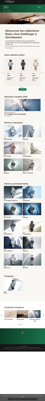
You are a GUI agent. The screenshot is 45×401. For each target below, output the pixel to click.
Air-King (25, 267)
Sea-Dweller (7, 217)
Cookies (27, 348)
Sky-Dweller (7, 156)
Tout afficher (22, 89)
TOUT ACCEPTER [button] (11, 399)
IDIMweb (41, 348)
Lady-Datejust (27, 156)
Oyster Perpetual (28, 173)
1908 (5, 293)
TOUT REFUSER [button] (18, 399)
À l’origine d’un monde (15, 114)
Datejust (6, 173)
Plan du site (11, 348)
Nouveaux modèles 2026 (9, 112)
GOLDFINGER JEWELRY (22, 346)
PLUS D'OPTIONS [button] (25, 399)
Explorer (25, 251)
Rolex (5, 138)
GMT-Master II (8, 234)
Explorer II (7, 267)
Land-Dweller (8, 139)
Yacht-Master (27, 234)
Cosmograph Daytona (10, 200)
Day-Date (25, 139)
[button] (3, 73)
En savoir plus (7, 115)
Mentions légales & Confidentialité (20, 348)
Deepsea (25, 217)
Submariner (26, 200)
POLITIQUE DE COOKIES (33, 399)
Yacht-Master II (8, 251)
